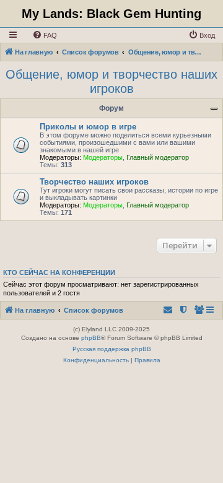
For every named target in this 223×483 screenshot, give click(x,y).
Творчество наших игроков (94, 181)
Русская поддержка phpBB (111, 349)
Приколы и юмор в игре (88, 126)
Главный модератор (157, 157)
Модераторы (103, 157)
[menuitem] (44, 35)
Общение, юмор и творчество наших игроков (111, 81)
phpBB (91, 337)
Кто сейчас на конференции (59, 272)
